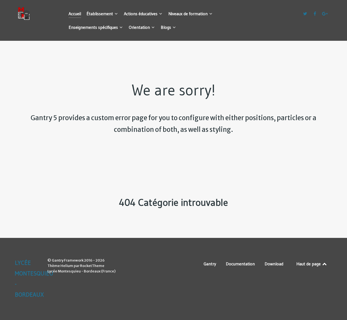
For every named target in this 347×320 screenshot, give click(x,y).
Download (274, 263)
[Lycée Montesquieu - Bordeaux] (35, 13)
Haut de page (309, 263)
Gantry (210, 263)
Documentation (240, 263)
